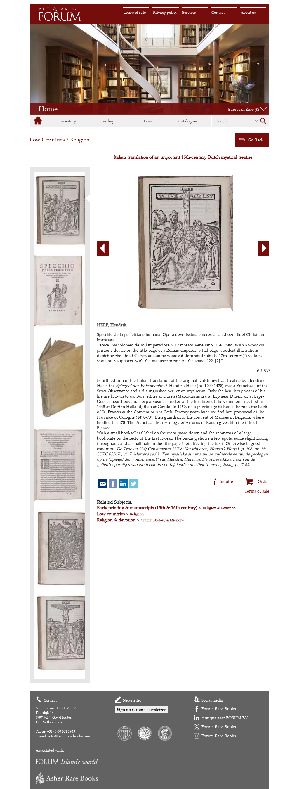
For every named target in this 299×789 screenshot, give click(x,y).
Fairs (148, 121)
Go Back (255, 140)
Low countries (111, 514)
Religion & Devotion (219, 507)
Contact (218, 12)
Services (189, 12)
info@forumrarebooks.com (69, 735)
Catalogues (187, 121)
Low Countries (47, 139)
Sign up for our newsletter (141, 709)
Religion (79, 139)
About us (248, 12)
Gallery (108, 121)
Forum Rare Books (218, 708)
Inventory (68, 121)
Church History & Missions (162, 520)
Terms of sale (135, 12)
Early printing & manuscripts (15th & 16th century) (147, 507)
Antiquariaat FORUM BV (224, 717)
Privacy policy (165, 12)
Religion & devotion (116, 520)
